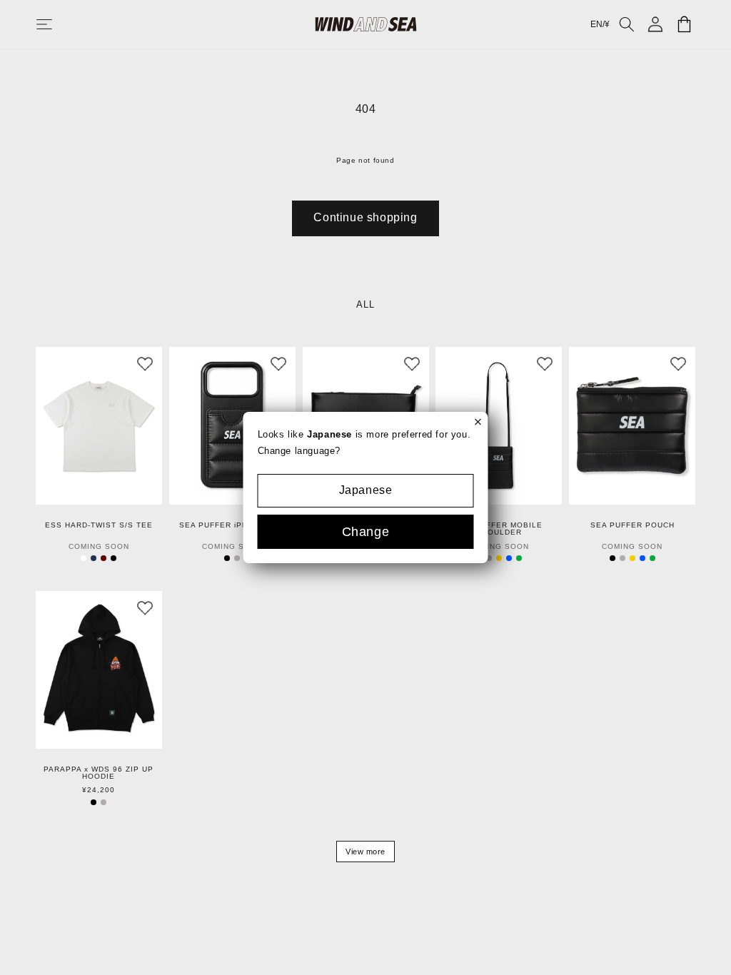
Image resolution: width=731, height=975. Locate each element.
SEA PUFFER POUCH (632, 525)
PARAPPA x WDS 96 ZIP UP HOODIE (98, 773)
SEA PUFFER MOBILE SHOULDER (499, 529)
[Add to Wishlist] (145, 364)
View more (365, 851)
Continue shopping (365, 217)
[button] (58, 24)
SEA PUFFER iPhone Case (232, 525)
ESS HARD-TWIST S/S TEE (99, 525)
